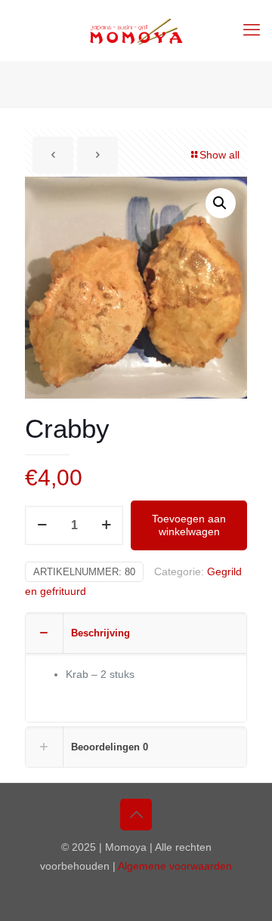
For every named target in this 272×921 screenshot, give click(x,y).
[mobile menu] (251, 30)
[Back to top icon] (136, 814)
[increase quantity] (106, 525)
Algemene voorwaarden (175, 866)
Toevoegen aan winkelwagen (189, 525)
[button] (221, 203)
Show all (219, 155)
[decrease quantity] (42, 525)
